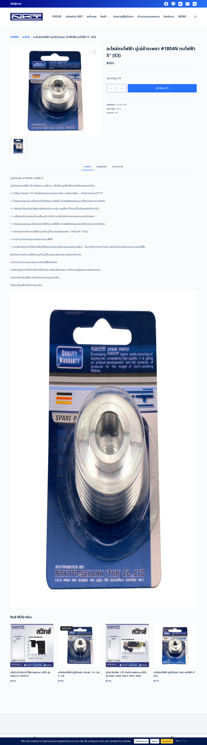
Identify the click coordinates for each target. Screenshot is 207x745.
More (182, 17)
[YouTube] (180, 4)
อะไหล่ (118, 108)
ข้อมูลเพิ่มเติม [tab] (102, 166)
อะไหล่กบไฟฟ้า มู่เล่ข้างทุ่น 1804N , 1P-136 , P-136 (79, 674)
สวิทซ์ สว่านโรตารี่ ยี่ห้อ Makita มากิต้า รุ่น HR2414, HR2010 (30, 674)
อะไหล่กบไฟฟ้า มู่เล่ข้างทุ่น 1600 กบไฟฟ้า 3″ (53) (174, 674)
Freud (57, 17)
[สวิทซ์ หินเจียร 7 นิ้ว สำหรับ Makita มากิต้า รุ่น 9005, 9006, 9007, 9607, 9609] (127, 645)
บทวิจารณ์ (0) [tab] (117, 166)
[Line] (173, 4)
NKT (116, 112)
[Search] (195, 17)
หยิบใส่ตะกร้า (162, 88)
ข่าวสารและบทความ (149, 17)
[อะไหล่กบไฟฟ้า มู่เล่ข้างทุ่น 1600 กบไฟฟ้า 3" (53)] (175, 645)
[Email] (187, 4)
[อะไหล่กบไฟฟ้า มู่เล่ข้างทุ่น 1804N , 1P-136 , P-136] (79, 645)
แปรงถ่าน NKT (74, 17)
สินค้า (103, 17)
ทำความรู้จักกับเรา (123, 17)
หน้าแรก (91, 17)
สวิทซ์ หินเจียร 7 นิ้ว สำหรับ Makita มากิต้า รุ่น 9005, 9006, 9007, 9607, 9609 (126, 674)
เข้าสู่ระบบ (15, 4)
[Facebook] (166, 4)
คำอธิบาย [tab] (87, 166)
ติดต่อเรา (169, 17)
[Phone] (195, 4)
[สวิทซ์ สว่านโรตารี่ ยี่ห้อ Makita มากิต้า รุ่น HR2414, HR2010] (31, 645)
